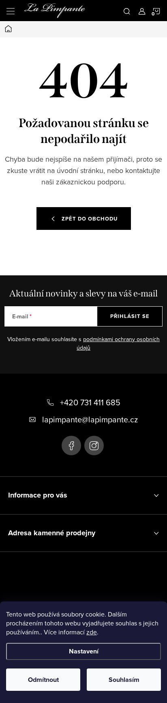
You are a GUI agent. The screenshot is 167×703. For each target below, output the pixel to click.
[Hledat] (127, 10)
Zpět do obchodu (90, 219)
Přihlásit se (130, 316)
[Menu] (10, 10)
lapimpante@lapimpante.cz (90, 419)
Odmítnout (43, 679)
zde (91, 631)
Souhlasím (124, 679)
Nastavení (83, 651)
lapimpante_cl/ (94, 445)
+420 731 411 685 (90, 402)
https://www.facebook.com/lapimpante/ (71, 445)
